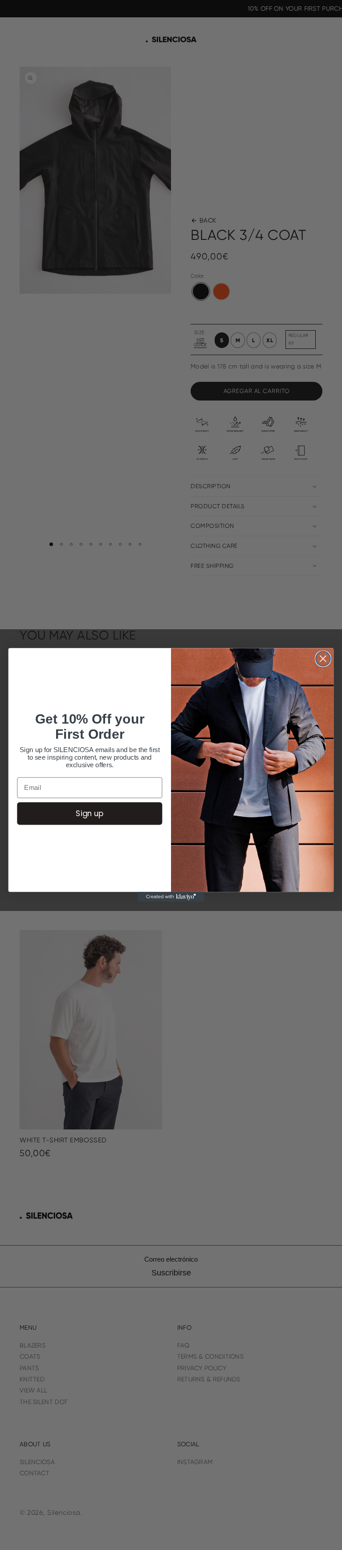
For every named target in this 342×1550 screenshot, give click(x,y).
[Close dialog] (323, 659)
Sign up (89, 813)
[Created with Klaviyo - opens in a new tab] (171, 897)
